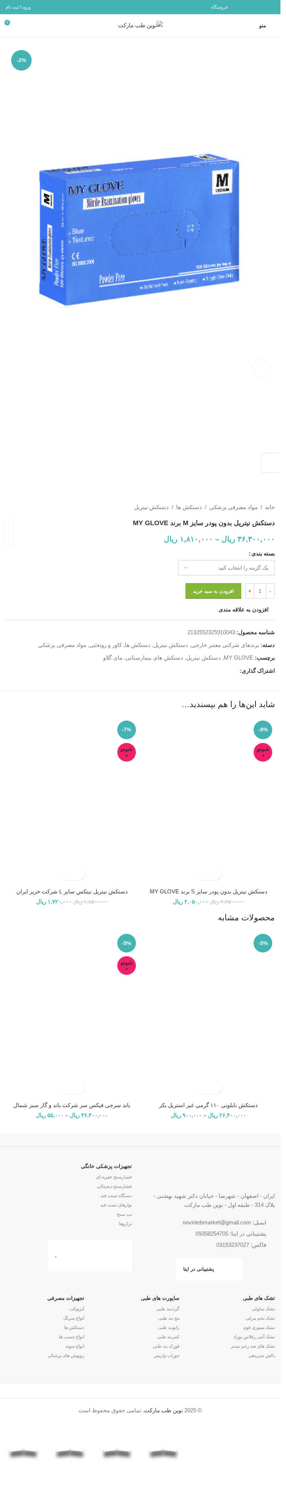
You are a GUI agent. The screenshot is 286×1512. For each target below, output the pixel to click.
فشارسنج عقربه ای (114, 1177)
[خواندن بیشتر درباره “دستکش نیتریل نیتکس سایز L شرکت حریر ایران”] (78, 873)
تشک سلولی (263, 1308)
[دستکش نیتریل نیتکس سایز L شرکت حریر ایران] (72, 801)
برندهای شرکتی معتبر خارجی (225, 645)
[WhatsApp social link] (260, 6)
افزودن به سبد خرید (213, 591)
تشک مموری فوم (259, 1327)
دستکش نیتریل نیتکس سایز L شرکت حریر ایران (72, 891)
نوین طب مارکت (163, 1410)
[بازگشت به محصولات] (19, 507)
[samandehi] (257, 1453)
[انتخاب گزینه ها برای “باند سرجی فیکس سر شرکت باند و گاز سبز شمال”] (78, 1087)
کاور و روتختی (105, 645)
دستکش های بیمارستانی (154, 657)
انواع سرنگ (73, 1318)
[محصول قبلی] (27, 507)
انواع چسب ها (71, 1336)
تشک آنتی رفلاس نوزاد (254, 1336)
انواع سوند (75, 1346)
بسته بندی (263, 553)
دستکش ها (189, 507)
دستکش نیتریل (151, 507)
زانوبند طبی (168, 1327)
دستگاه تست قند (116, 1195)
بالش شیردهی (261, 1355)
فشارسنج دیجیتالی (114, 1186)
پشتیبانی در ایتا (198, 1269)
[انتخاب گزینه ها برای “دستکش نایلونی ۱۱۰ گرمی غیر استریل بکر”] (215, 1087)
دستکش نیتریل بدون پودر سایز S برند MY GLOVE (208, 891)
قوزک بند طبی (166, 1346)
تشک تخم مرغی (260, 1318)
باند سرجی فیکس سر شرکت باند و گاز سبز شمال (71, 1105)
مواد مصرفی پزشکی (233, 507)
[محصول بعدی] (10, 507)
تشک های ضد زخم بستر (253, 1346)
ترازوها (125, 1223)
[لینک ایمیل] (270, 6)
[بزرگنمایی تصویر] (260, 368)
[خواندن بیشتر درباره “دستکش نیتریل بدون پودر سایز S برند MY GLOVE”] (215, 873)
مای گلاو (113, 657)
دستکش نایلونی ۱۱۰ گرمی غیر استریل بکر (208, 1105)
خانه (270, 507)
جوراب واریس (166, 1355)
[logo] (210, 1454)
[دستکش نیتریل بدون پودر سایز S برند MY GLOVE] (208, 801)
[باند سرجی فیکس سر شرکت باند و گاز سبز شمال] (72, 1014)
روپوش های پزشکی (66, 1355)
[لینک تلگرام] (251, 6)
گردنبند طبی (167, 1308)
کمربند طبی (168, 1336)
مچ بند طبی (168, 1318)
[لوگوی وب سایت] (140, 25)
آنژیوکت (76, 1308)
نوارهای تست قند (116, 1205)
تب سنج (124, 1214)
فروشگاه (219, 7)
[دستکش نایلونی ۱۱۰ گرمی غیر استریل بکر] (208, 1014)
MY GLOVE (238, 657)
